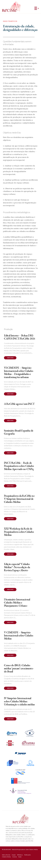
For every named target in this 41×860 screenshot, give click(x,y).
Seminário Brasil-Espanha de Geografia (18, 432)
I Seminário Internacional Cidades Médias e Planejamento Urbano (17, 602)
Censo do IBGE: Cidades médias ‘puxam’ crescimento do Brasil (18, 668)
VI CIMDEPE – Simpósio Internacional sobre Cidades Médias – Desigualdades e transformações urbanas (18, 372)
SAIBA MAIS (10, 357)
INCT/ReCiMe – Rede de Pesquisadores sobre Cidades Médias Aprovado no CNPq (19, 466)
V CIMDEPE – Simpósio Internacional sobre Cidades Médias (18, 635)
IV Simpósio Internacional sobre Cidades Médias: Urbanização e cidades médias (19, 701)
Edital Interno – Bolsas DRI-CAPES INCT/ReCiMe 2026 (19, 337)
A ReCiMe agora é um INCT (19, 404)
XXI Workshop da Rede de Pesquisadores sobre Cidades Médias (19, 532)
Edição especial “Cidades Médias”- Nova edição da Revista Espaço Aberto (17, 567)
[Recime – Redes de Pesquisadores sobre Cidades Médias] (11, 6)
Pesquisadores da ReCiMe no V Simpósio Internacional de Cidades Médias (19, 499)
